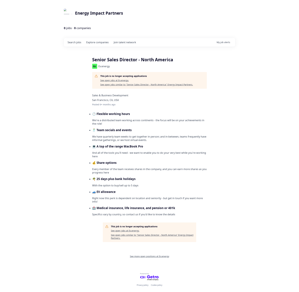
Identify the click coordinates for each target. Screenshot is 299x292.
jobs (74, 42)
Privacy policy (142, 285)
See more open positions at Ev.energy (149, 256)
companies (97, 42)
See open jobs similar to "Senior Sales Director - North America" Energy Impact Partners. (146, 84)
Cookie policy (156, 285)
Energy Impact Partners (99, 13)
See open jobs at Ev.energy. (114, 80)
